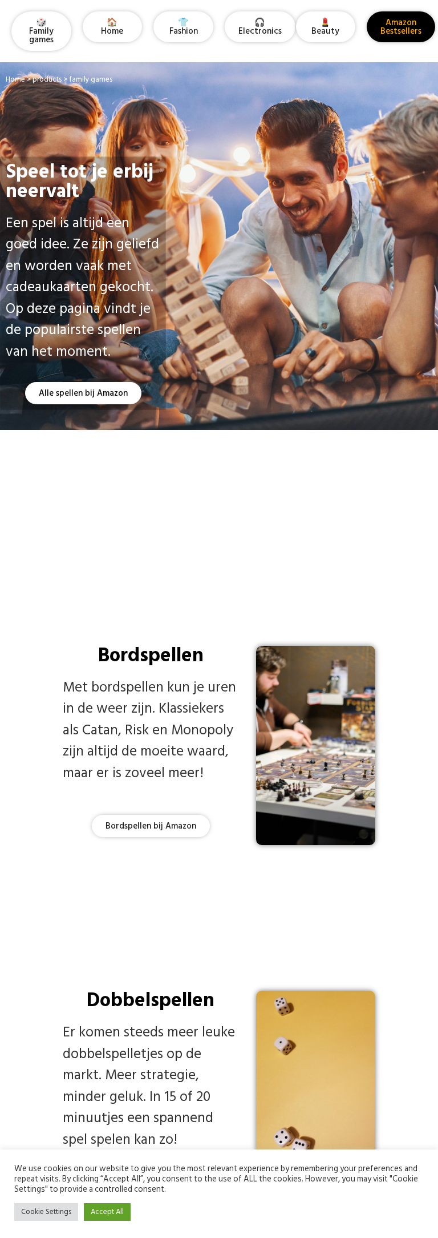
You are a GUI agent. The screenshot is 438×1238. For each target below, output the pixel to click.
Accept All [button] (107, 1211)
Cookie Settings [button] (46, 1211)
